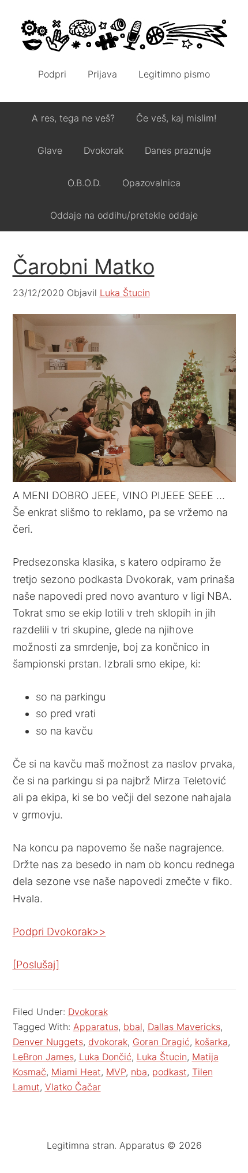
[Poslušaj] (36, 964)
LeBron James (43, 1057)
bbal (132, 1026)
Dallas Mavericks (184, 1026)
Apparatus (124, 34)
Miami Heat (76, 1072)
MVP (116, 1072)
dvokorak (107, 1041)
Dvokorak (88, 1011)
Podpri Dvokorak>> (59, 931)
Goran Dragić (161, 1041)
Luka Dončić (105, 1057)
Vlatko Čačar (73, 1087)
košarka (211, 1041)
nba (139, 1072)
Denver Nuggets (48, 1041)
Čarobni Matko (84, 266)
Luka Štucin (162, 1057)
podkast (169, 1072)
